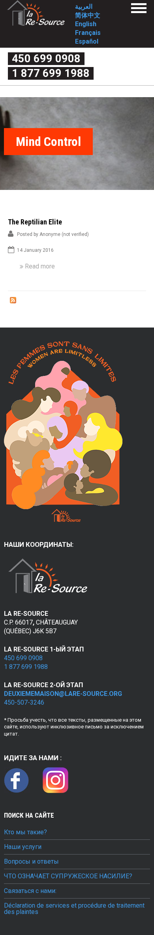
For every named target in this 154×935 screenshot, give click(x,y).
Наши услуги (22, 847)
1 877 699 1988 (51, 73)
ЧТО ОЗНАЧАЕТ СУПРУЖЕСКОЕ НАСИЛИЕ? (68, 876)
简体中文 (87, 15)
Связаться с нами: (30, 891)
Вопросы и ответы (31, 861)
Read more (40, 266)
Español (86, 41)
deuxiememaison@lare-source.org (63, 693)
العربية (83, 6)
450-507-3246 (24, 702)
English (85, 24)
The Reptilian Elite (35, 222)
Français (88, 32)
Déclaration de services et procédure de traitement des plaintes (74, 908)
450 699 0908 (46, 58)
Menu (138, 8)
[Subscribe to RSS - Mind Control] (13, 301)
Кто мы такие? (25, 832)
